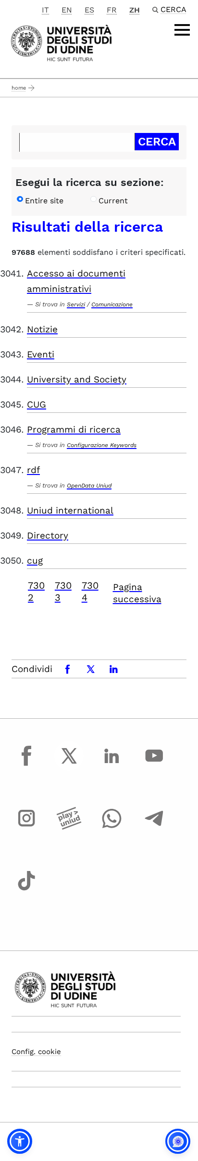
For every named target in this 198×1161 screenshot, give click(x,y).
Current (113, 200)
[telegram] (154, 827)
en (67, 9)
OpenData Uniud (89, 485)
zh (134, 9)
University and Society (76, 379)
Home (19, 88)
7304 (90, 591)
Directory (47, 535)
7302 (36, 591)
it (45, 9)
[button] (20, 1141)
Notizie (42, 329)
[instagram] (26, 827)
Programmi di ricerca (74, 429)
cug (35, 560)
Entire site (44, 200)
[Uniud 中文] (61, 42)
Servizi (76, 304)
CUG (36, 404)
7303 (63, 591)
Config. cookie (36, 1051)
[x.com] (69, 764)
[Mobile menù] (182, 30)
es (89, 9)
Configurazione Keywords (101, 445)
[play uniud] (69, 827)
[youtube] (154, 764)
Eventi (40, 354)
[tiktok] (26, 889)
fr (112, 9)
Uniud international (70, 510)
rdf (33, 469)
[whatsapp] (111, 827)
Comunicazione (112, 304)
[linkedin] (111, 764)
